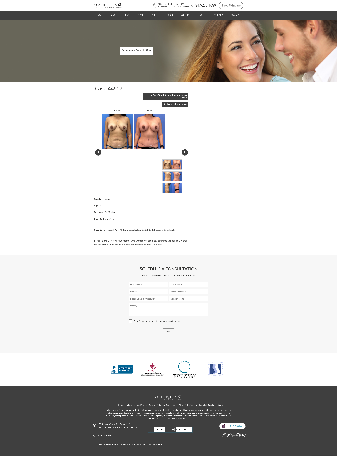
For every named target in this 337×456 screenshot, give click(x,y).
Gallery (185, 15)
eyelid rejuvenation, (189, 413)
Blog (182, 405)
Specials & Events (207, 405)
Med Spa (169, 15)
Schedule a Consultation (136, 50)
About (114, 15)
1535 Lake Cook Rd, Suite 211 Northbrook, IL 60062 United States (173, 5)
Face (127, 15)
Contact (235, 15)
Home (100, 15)
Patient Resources (168, 405)
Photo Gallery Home (176, 104)
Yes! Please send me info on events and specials (157, 321)
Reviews (192, 405)
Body (154, 15)
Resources (217, 15)
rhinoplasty (169, 413)
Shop (200, 15)
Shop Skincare (231, 5)
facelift (177, 413)
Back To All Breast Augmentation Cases (170, 96)
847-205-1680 (205, 5)
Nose (140, 15)
